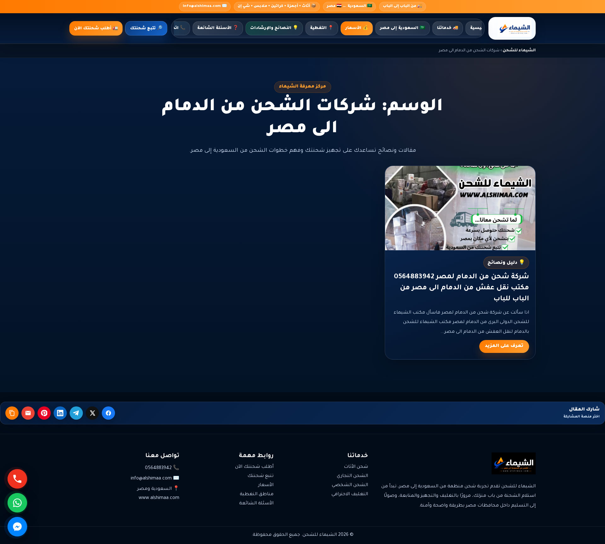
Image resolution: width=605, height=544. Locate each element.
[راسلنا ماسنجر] (17, 526)
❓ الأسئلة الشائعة (217, 28)
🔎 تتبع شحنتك (146, 28)
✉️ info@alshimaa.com (205, 6)
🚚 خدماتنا (447, 28)
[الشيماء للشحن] (512, 28)
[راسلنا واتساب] (17, 503)
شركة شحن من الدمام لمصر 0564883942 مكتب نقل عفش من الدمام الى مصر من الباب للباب (461, 288)
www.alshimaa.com (159, 498)
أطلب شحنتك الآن (254, 467)
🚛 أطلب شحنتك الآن (96, 28)
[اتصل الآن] (17, 479)
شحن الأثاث (356, 467)
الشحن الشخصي (350, 485)
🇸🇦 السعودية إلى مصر (402, 28)
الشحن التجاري (352, 476)
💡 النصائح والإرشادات (274, 28)
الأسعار (266, 485)
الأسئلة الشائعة (256, 503)
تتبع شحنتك (260, 476)
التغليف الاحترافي (349, 494)
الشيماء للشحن (519, 50)
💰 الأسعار (356, 28)
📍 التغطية (321, 28)
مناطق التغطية (257, 494)
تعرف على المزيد (504, 346)
